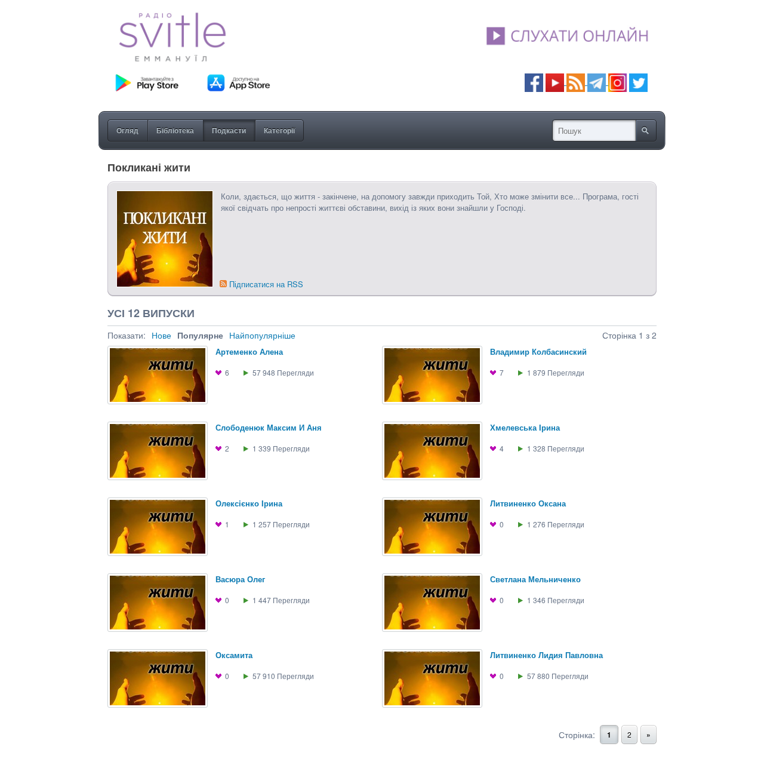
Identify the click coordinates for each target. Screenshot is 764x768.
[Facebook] (534, 81)
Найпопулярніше (262, 335)
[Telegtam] (596, 81)
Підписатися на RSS (266, 284)
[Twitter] (638, 81)
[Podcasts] (575, 81)
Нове (161, 335)
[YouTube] (556, 81)
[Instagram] (617, 81)
